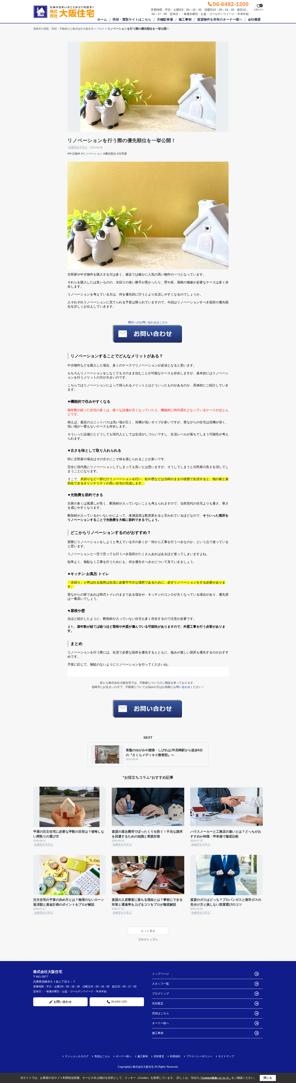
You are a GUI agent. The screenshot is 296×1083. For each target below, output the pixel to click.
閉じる (268, 1077)
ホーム (102, 19)
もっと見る (148, 930)
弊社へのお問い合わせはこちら (148, 322)
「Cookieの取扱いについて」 (215, 1078)
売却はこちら (160, 1013)
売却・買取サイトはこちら (132, 19)
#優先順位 (109, 153)
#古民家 (122, 153)
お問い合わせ (181, 687)
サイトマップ (226, 1056)
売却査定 (157, 1003)
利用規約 (175, 1056)
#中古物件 (73, 153)
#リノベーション (91, 153)
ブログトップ (160, 993)
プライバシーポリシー (199, 1056)
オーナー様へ (160, 1023)
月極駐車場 (165, 19)
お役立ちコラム (78, 147)
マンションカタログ (76, 1056)
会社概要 (254, 19)
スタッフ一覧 (160, 983)
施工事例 (185, 19)
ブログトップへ (148, 939)
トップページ (160, 973)
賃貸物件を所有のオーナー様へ (219, 19)
